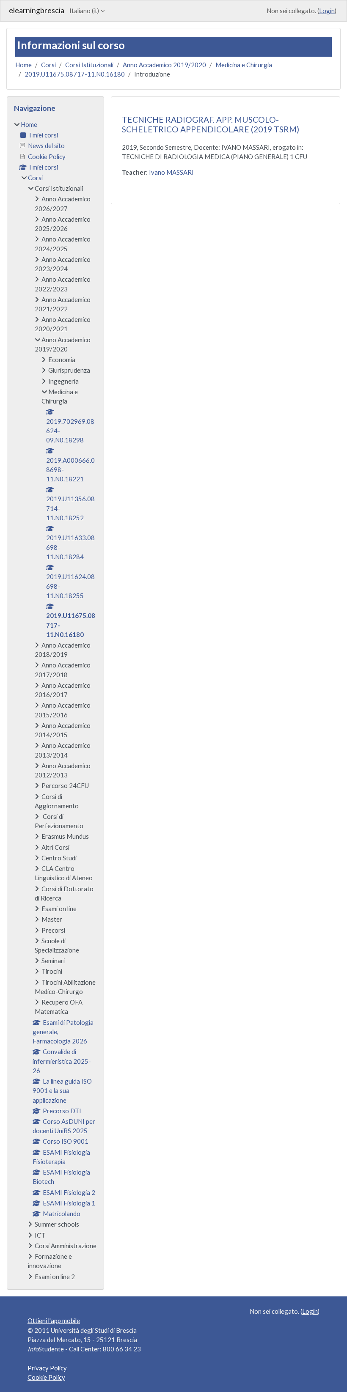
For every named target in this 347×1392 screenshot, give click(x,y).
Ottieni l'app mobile (54, 1320)
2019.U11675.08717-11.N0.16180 (75, 74)
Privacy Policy (47, 1368)
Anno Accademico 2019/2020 (164, 65)
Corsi (48, 65)
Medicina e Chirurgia (243, 65)
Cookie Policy (46, 1377)
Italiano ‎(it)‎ (84, 10)
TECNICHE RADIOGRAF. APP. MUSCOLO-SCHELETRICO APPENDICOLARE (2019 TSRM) (210, 124)
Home (23, 65)
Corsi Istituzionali (89, 65)
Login (327, 10)
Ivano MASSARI (171, 172)
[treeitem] (55, 700)
